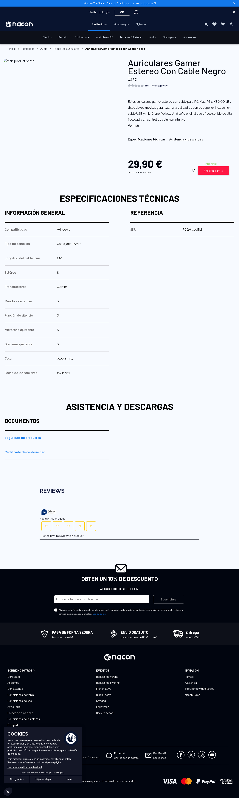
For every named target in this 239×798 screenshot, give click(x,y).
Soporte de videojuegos (199, 688)
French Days (103, 688)
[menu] (119, 24)
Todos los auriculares (66, 48)
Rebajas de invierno (108, 682)
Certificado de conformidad (25, 452)
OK (122, 12)
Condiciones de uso (19, 700)
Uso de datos (98, 614)
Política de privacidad (20, 713)
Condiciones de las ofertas (23, 719)
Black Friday (103, 694)
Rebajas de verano (107, 676)
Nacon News (192, 694)
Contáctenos (15, 688)
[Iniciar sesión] (231, 24)
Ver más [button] (133, 125)
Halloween (102, 706)
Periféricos (28, 48)
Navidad (101, 700)
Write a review (159, 85)
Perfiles (189, 676)
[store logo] (19, 24)
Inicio (12, 48)
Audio (43, 48)
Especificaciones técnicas (146, 139)
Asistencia (13, 682)
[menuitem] (99, 24)
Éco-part (12, 725)
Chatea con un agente (126, 757)
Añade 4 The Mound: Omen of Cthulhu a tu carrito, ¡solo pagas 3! (119, 3)
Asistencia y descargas (186, 139)
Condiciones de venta (20, 694)
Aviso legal (14, 706)
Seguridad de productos (23, 438)
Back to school (105, 713)
